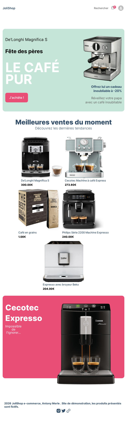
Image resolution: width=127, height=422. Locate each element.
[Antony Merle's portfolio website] (68, 411)
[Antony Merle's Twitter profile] (63, 411)
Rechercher (101, 8)
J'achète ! (16, 98)
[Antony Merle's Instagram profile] (58, 411)
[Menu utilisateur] (120, 8)
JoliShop (9, 8)
